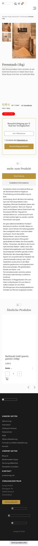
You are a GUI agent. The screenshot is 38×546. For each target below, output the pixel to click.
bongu (9, 16)
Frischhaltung (23, 16)
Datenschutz (7, 432)
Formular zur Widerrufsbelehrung (14, 443)
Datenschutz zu (22, 140)
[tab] (19, 176)
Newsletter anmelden (10, 467)
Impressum (6, 425)
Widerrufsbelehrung (9, 439)
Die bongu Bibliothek (10, 463)
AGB (4, 435)
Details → (8, 368)
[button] (33, 41)
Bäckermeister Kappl (10, 459)
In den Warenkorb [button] (7, 378)
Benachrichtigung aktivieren (19, 146)
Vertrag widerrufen (19, 542)
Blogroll (5, 456)
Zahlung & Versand (9, 428)
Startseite (4, 16)
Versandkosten (28, 105)
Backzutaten (15, 16)
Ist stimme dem (17, 140)
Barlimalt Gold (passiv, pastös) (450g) (17, 357)
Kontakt (5, 446)
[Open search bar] (15, 4)
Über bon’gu (7, 421)
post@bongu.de (8, 475)
